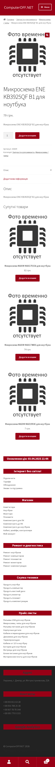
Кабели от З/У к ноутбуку (15, 643)
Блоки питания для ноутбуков (17, 653)
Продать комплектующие (15, 601)
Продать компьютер (13, 588)
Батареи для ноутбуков (14, 646)
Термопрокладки (11, 640)
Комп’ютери (9, 507)
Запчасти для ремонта (26, 19)
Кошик (42, 759)
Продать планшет (12, 598)
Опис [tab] (6, 170)
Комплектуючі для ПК (13, 520)
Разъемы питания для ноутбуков (19, 626)
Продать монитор (12, 594)
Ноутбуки (7, 510)
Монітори (7, 513)
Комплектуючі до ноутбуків (16, 527)
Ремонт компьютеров (13, 556)
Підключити (9, 478)
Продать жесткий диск (14, 591)
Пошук (27, 762)
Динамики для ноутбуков (15, 636)
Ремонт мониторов (12, 562)
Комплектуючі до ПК (13, 523)
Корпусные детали (12, 630)
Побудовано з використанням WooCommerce (27, 750)
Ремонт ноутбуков (12, 552)
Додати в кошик (27, 135)
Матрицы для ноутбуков (15, 650)
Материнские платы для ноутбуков (20, 656)
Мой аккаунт (9, 533)
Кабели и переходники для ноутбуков (21, 633)
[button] (47, 35)
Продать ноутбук (11, 584)
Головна (10, 19)
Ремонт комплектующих (15, 566)
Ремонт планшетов (12, 559)
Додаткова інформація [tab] (15, 178)
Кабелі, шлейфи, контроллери (17, 530)
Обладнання (9, 485)
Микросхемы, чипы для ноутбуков (19, 623)
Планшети (8, 517)
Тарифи (7, 481)
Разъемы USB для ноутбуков (16, 620)
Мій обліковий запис (9, 762)
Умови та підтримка (12, 488)
